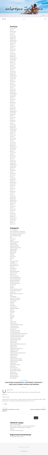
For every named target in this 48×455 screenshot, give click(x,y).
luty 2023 (12, 87)
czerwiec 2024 (13, 64)
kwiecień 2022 (13, 102)
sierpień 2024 (13, 61)
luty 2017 (12, 194)
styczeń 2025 (13, 53)
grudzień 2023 (13, 72)
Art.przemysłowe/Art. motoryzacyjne (17, 231)
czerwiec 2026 (13, 28)
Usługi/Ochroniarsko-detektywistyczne (18, 352)
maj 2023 (12, 83)
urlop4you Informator (24, 8)
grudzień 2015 (13, 215)
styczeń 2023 (13, 89)
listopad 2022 (13, 92)
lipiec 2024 (12, 62)
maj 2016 (12, 207)
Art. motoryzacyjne (14, 229)
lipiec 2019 (12, 151)
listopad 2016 (13, 198)
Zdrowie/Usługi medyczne (15, 369)
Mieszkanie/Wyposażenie (15, 283)
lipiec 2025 (12, 44)
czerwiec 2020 (13, 135)
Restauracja (12, 311)
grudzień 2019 (13, 143)
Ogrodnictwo (12, 292)
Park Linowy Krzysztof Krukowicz (16, 430)
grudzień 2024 (13, 55)
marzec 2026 (12, 32)
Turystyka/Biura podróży (15, 332)
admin (6, 403)
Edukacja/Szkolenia (14, 249)
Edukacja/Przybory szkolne (15, 247)
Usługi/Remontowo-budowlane (16, 360)
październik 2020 (13, 129)
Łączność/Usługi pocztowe (15, 278)
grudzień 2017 (13, 179)
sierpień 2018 (13, 167)
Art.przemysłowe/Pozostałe (15, 234)
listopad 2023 (13, 74)
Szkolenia (12, 317)
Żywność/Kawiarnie (14, 373)
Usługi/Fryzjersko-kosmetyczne (16, 348)
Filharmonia (12, 253)
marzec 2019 (12, 157)
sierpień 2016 (13, 203)
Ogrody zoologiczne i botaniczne (16, 293)
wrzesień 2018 (13, 166)
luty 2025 (12, 52)
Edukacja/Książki (13, 243)
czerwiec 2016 (13, 206)
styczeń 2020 (13, 142)
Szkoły (11, 318)
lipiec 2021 (12, 115)
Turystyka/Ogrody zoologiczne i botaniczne (19, 333)
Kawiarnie (12, 258)
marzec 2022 (12, 103)
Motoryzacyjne (13, 284)
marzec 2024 (12, 68)
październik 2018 (13, 164)
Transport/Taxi (13, 329)
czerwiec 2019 (13, 152)
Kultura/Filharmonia (14, 264)
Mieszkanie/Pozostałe (14, 281)
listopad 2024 (13, 56)
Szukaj (36, 418)
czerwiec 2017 (13, 188)
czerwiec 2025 (13, 46)
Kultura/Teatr (12, 274)
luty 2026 (12, 34)
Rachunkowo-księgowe (14, 308)
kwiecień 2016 (13, 209)
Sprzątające (12, 315)
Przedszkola (12, 305)
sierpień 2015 (13, 220)
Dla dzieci (12, 240)
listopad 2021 (13, 109)
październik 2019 (13, 146)
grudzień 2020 (13, 126)
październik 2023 (13, 75)
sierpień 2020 (13, 132)
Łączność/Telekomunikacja (15, 277)
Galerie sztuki (12, 256)
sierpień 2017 (13, 185)
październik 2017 (13, 182)
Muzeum (11, 286)
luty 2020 (12, 141)
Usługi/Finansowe (13, 346)
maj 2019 (12, 154)
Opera (11, 295)
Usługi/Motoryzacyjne (14, 349)
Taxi (11, 320)
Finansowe (12, 255)
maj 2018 (12, 172)
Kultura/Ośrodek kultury (15, 271)
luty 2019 (12, 158)
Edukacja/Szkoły (13, 250)
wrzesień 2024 (13, 59)
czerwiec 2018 (13, 170)
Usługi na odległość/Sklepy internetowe (18, 344)
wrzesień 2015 (13, 219)
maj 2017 (12, 189)
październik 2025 (13, 40)
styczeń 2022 (13, 106)
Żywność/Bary (13, 372)
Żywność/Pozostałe (14, 375)
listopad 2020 (13, 127)
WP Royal (27, 447)
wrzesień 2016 (13, 201)
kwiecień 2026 (13, 31)
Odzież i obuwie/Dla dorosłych (16, 289)
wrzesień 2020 (13, 130)
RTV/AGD (12, 312)
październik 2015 (13, 218)
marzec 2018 (12, 175)
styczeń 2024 (13, 71)
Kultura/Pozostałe (13, 272)
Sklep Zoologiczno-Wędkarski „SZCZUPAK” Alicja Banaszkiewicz (22, 426)
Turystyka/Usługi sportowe (15, 339)
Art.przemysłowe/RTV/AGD (15, 235)
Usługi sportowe (13, 345)
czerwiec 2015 (13, 223)
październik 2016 (13, 200)
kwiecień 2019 (13, 155)
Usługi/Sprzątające (14, 361)
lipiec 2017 (12, 186)
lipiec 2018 (12, 169)
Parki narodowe (13, 301)
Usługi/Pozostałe (13, 355)
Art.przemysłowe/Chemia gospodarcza (18, 232)
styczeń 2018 (13, 178)
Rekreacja (12, 309)
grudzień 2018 (13, 161)
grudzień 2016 (13, 197)
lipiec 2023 (12, 80)
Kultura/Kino (12, 267)
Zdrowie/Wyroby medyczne (15, 370)
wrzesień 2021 (13, 112)
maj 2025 (12, 47)
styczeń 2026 (13, 35)
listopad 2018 (13, 163)
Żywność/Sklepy (13, 378)
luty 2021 (12, 123)
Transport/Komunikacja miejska (16, 324)
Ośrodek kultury (13, 296)
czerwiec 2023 (13, 81)
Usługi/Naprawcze (13, 351)
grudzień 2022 (13, 90)
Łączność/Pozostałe (14, 275)
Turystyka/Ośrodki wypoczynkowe (17, 336)
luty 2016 (12, 212)
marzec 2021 (12, 121)
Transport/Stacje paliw (14, 327)
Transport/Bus (13, 321)
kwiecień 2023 (13, 84)
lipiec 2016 (12, 204)
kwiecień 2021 (13, 120)
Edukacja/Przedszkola (14, 246)
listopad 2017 (13, 181)
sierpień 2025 (13, 43)
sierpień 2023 (13, 78)
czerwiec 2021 (13, 117)
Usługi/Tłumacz (13, 363)
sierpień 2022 (13, 96)
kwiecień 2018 (13, 173)
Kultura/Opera (13, 269)
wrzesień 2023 (13, 77)
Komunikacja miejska (14, 261)
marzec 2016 (12, 210)
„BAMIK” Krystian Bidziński (15, 424)
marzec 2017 (12, 192)
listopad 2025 (13, 38)
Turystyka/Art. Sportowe (15, 330)
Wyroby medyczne (14, 367)
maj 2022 (12, 101)
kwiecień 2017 (13, 191)
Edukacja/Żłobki (13, 252)
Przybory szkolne (13, 306)
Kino (11, 259)
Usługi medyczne (13, 342)
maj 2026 (12, 29)
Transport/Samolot (14, 326)
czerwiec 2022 (13, 99)
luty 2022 (12, 105)
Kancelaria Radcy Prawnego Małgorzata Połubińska (20, 427)
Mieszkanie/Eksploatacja (15, 280)
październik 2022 (13, 93)
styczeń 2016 (13, 213)
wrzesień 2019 (13, 148)
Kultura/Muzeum (13, 268)
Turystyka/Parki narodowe (15, 338)
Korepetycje (12, 262)
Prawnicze (12, 304)
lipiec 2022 (12, 98)
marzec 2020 (12, 139)
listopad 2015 (13, 216)
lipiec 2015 (12, 222)
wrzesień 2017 (13, 183)
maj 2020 (12, 136)
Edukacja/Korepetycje (14, 241)
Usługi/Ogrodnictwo (14, 354)
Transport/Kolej (13, 323)
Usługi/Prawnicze (13, 357)
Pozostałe (12, 302)
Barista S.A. (12, 429)
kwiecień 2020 (13, 138)
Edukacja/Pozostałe (14, 244)
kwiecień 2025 (13, 49)
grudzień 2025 (13, 37)
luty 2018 (12, 176)
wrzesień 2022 (13, 95)
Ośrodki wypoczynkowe (14, 299)
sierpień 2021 (13, 114)
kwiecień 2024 (13, 66)
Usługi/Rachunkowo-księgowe (16, 358)
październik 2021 (13, 111)
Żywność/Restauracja (14, 376)
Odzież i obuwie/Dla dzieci (15, 290)
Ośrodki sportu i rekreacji (15, 298)
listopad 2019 (13, 145)
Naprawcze (12, 287)
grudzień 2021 (13, 108)
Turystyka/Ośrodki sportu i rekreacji (17, 335)
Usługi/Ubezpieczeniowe (15, 364)
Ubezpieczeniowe (13, 341)
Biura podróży (13, 238)
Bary (11, 237)
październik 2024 (13, 58)
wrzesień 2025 (13, 41)
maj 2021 (12, 118)
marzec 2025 (12, 50)
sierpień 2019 (13, 149)
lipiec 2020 (12, 133)
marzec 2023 (12, 86)
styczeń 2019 (13, 160)
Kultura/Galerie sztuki (14, 265)
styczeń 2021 (13, 124)
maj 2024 (12, 65)
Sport (11, 314)
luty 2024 (12, 69)
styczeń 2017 (13, 195)
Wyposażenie (12, 366)
